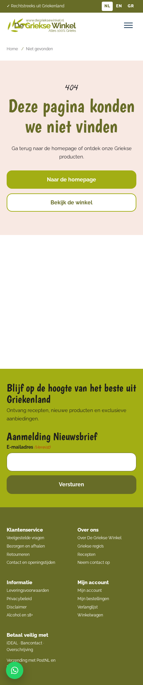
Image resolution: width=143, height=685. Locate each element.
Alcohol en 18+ (20, 615)
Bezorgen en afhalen (26, 546)
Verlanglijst (87, 607)
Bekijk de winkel (71, 202)
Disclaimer (17, 607)
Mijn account (93, 582)
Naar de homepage (71, 179)
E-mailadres (28, 447)
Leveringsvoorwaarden (28, 590)
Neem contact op (93, 562)
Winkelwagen (90, 615)
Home (12, 49)
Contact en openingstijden (31, 562)
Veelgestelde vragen (25, 538)
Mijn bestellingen (93, 598)
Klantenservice (25, 530)
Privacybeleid (19, 598)
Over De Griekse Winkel (99, 538)
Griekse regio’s (90, 546)
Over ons (87, 530)
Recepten (86, 554)
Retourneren (18, 554)
